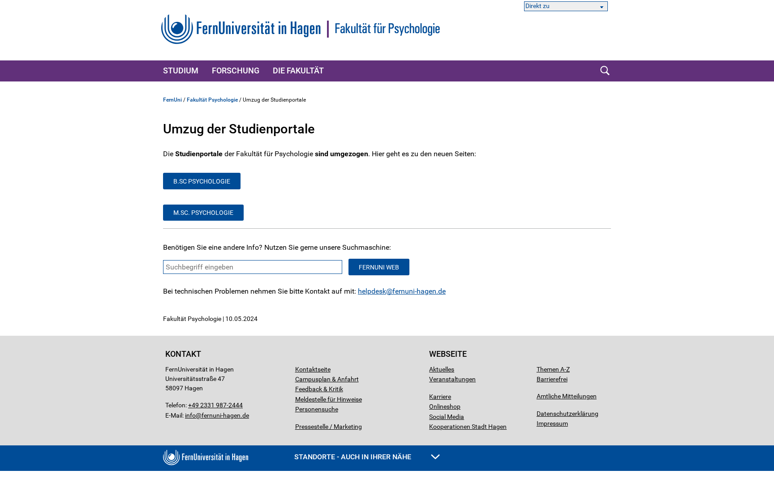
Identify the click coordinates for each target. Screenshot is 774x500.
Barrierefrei (552, 379)
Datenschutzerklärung (567, 413)
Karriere (440, 396)
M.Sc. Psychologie (203, 212)
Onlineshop (444, 406)
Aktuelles (441, 369)
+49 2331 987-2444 (215, 405)
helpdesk (372, 291)
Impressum (552, 423)
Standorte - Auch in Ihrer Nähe (353, 457)
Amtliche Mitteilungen (567, 396)
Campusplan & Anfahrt (327, 379)
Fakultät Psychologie (212, 100)
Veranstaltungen (452, 379)
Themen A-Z (553, 369)
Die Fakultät (298, 70)
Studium (180, 70)
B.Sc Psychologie (201, 181)
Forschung (235, 70)
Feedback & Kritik (319, 389)
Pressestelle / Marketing (328, 426)
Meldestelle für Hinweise (328, 399)
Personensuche (316, 409)
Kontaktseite (313, 369)
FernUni (172, 100)
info (190, 415)
